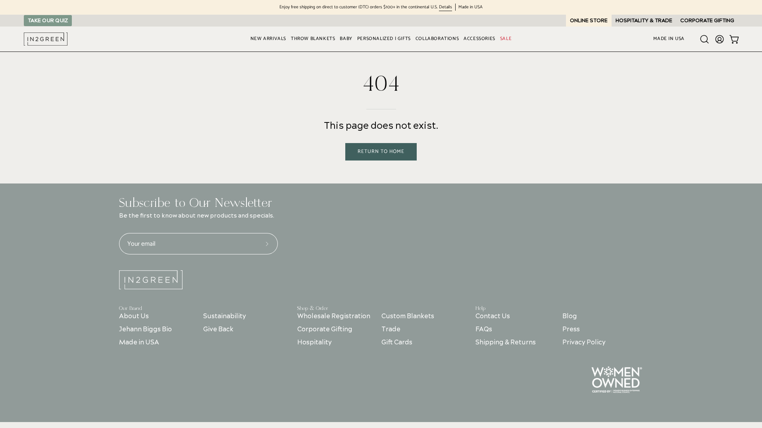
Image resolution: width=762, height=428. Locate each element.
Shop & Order (312, 308)
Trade (390, 329)
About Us (134, 316)
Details (445, 7)
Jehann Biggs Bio (145, 329)
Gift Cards (396, 342)
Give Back (218, 329)
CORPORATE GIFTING (707, 20)
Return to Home (381, 151)
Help (480, 308)
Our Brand (130, 308)
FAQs (483, 329)
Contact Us (492, 316)
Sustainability (224, 316)
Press (571, 329)
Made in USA (139, 342)
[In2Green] (45, 39)
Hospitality (314, 342)
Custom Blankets (407, 316)
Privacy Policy (584, 342)
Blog (569, 316)
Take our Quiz (48, 20)
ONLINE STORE (589, 20)
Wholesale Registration (333, 316)
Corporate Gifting (324, 329)
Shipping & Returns (505, 342)
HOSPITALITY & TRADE (644, 20)
